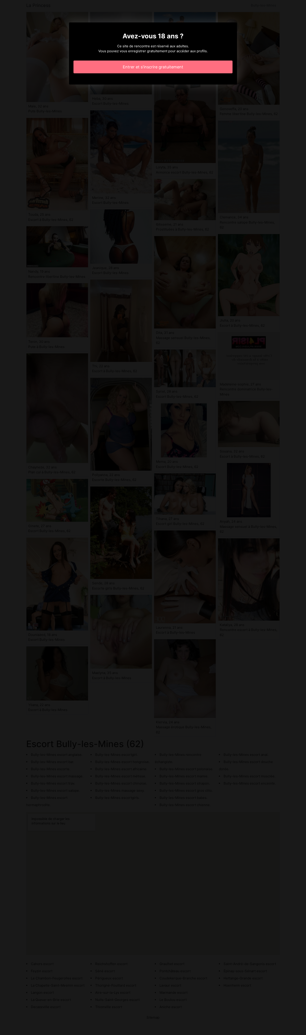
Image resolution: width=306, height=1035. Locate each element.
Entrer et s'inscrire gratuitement (153, 67)
